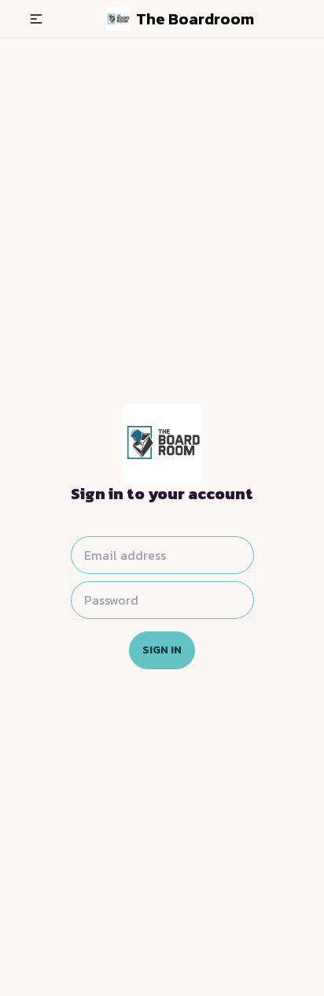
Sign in (162, 650)
